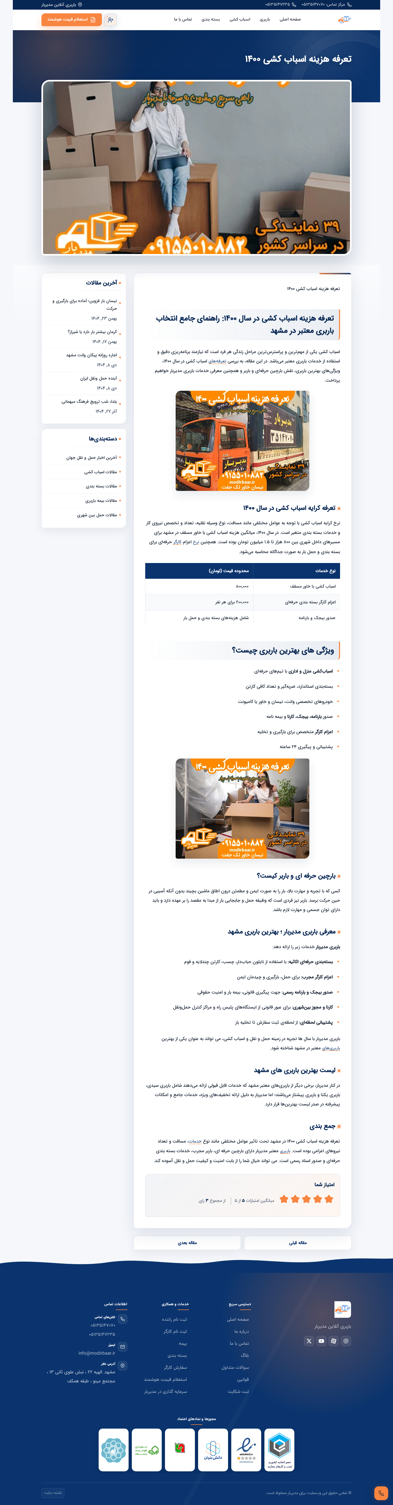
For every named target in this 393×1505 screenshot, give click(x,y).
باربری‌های (331, 1048)
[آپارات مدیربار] (334, 1341)
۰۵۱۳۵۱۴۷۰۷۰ (103, 1325)
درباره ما (241, 1331)
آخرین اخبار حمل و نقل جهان (91, 457)
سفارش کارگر (175, 1367)
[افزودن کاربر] (110, 20)
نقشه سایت (53, 1493)
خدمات (195, 1141)
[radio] (284, 1199)
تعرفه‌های (217, 361)
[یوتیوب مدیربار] (321, 1341)
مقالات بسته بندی (101, 486)
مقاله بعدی (187, 1243)
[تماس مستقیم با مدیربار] (381, 1493)
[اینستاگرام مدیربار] (346, 1341)
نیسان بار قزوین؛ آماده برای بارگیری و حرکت (84, 305)
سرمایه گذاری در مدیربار (165, 1391)
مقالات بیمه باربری (101, 500)
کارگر (177, 542)
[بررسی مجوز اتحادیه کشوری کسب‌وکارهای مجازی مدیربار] (279, 1450)
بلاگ (245, 1355)
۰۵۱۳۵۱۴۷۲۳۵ (277, 4)
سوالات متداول (235, 1367)
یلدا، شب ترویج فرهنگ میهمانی (89, 401)
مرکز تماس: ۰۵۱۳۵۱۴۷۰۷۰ (323, 4)
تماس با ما (183, 19)
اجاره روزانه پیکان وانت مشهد (91, 355)
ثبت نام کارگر (175, 1331)
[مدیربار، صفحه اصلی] (331, 20)
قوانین (243, 1379)
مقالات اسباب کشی (100, 472)
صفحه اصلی (290, 19)
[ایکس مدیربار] (309, 1341)
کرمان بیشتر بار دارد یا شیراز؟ (92, 332)
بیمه (183, 1343)
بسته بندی (211, 19)
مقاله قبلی (298, 1243)
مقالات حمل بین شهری (97, 515)
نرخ (196, 542)
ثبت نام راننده (174, 1319)
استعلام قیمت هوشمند (67, 19)
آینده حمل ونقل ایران (98, 378)
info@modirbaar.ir (97, 1353)
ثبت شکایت (238, 1391)
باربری (265, 19)
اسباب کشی (240, 19)
